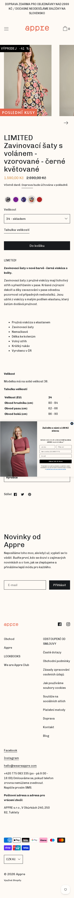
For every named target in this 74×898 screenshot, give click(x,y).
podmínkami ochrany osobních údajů (56, 469)
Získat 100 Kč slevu (55, 461)
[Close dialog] (71, 423)
